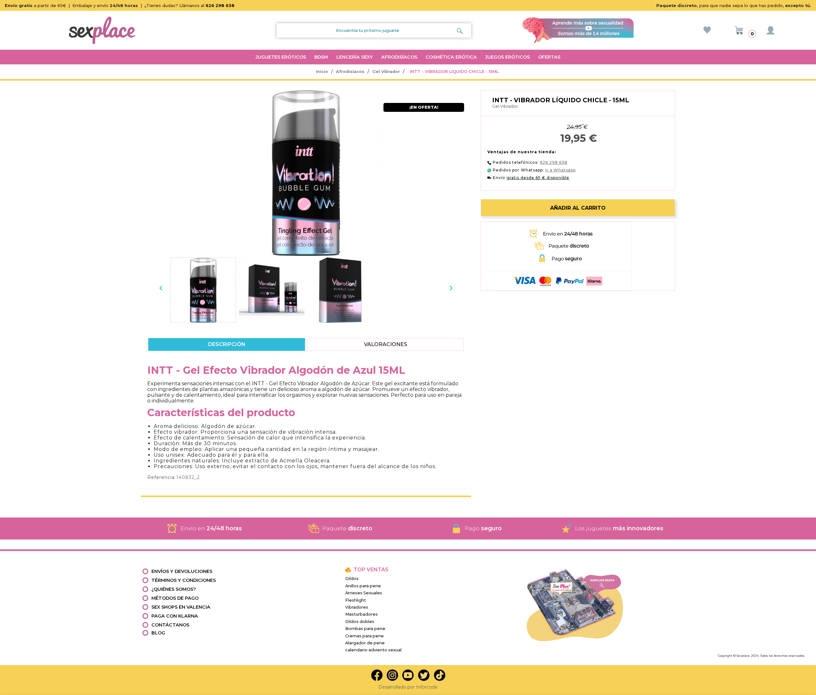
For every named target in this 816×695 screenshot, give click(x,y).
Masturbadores (361, 614)
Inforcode (427, 687)
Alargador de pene (365, 643)
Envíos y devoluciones (181, 571)
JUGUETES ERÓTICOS (281, 57)
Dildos (352, 578)
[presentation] (161, 288)
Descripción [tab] (226, 344)
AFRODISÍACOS (399, 57)
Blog (158, 633)
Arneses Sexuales (363, 592)
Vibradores (356, 607)
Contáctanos (170, 625)
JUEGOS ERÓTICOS (507, 57)
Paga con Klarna (174, 616)
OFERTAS (549, 57)
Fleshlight (355, 600)
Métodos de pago (175, 598)
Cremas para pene (364, 635)
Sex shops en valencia (180, 607)
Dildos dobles (359, 621)
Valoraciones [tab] (385, 344)
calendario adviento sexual (373, 650)
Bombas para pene (365, 628)
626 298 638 (220, 5)
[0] (739, 30)
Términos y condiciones (183, 580)
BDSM (321, 57)
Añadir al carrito (578, 208)
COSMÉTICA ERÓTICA (451, 57)
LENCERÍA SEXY (354, 57)
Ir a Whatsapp (560, 170)
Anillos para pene (363, 585)
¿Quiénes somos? (173, 589)
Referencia (161, 477)
